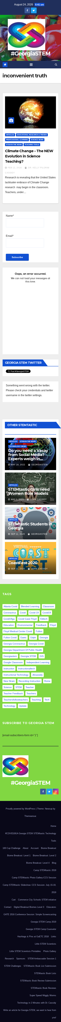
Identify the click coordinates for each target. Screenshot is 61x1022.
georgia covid (36, 643)
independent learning (38, 662)
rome (47, 681)
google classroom (13, 662)
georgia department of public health (23, 650)
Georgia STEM (28, 656)
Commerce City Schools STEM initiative (37, 899)
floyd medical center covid (18, 631)
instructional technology (16, 674)
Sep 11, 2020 (18, 534)
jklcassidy (37, 674)
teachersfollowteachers (16, 699)
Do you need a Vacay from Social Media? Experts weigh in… (28, 454)
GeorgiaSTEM (39, 465)
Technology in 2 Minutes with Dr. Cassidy (36, 1003)
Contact (7, 907)
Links (53, 936)
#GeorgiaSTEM (30, 53)
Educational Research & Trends (32, 135)
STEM (18, 687)
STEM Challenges (12, 966)
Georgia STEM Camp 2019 (43, 922)
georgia (44, 637)
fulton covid (10, 637)
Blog (54, 863)
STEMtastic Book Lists (45, 973)
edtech (43, 619)
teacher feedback (13, 693)
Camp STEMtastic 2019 (45, 870)
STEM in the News (14, 144)
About (25, 848)
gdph (33, 637)
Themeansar (30, 816)
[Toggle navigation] (31, 64)
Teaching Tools (32, 144)
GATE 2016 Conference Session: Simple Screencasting (30, 914)
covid (23, 612)
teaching (36, 699)
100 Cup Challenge (11, 848)
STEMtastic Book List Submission (40, 966)
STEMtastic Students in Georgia (30, 526)
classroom (48, 606)
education (9, 625)
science (8, 687)
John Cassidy (38, 499)
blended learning (30, 606)
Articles (10, 135)
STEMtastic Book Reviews (43, 988)
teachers (31, 693)
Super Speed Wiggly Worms (43, 995)
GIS (42, 656)
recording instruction (30, 681)
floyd (53, 625)
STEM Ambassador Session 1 (42, 958)
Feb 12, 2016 (15, 168)
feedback (41, 625)
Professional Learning (17, 140)
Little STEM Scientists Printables (25, 951)
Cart (14, 899)
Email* (10, 235)
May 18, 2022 (18, 465)
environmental (25, 625)
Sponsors (20, 958)
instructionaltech (26, 668)
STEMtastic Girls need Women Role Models (29, 491)
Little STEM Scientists (45, 944)
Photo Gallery (49, 951)
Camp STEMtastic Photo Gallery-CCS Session (34, 877)
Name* (10, 215)
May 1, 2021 (17, 499)
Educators (51, 907)
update (23, 706)
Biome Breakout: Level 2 (44, 855)
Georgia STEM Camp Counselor (41, 929)
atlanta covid (10, 606)
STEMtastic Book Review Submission (38, 980)
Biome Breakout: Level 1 (18, 855)
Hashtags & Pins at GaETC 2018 (33, 936)
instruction (9, 668)
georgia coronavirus (14, 643)
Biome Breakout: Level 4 (37, 863)
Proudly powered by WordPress (21, 808)
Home (53, 826)
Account (35, 848)
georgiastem (10, 656)
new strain (9, 681)
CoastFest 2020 (22, 562)
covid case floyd (27, 619)
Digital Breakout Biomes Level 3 (29, 907)
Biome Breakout (48, 848)
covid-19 (34, 612)
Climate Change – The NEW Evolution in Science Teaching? (29, 156)
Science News (37, 140)
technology (9, 706)
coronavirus (10, 612)
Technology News (17, 446)
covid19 (46, 612)
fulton (39, 631)
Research (9, 958)
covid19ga (9, 619)
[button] (56, 64)
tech (47, 699)
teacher (30, 687)
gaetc (23, 637)
